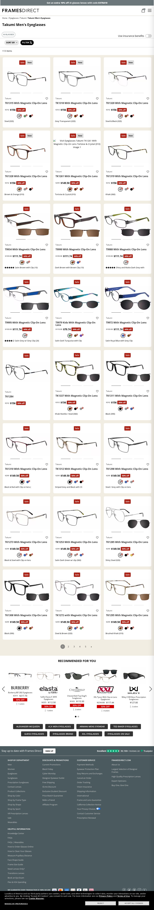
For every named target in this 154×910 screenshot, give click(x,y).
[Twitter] (129, 890)
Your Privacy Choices (86, 809)
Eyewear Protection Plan (88, 769)
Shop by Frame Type (17, 800)
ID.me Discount (49, 786)
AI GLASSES (8, 34)
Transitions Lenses (16, 873)
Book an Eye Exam (16, 877)
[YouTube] (144, 890)
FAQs (10, 838)
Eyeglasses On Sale (119, 733)
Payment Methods (85, 764)
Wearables (12, 822)
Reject (100, 903)
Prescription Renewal (86, 817)
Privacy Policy (106, 896)
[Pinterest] (134, 890)
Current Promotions (51, 764)
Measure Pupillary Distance (20, 855)
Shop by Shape (14, 804)
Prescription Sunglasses (18, 782)
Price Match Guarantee (52, 795)
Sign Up (49, 751)
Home (4, 18)
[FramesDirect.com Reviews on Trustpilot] (121, 751)
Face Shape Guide (15, 860)
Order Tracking (83, 782)
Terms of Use (123, 896)
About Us (116, 764)
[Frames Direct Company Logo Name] (20, 10)
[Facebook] (124, 890)
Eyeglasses (14, 18)
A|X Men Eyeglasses (59, 726)
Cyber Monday (49, 773)
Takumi (23, 18)
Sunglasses (12, 778)
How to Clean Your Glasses (19, 851)
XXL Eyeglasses (90, 733)
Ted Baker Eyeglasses (125, 726)
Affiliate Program (49, 804)
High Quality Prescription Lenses (126, 776)
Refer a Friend (48, 800)
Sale (9, 817)
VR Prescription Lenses (18, 813)
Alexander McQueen (28, 726)
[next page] (91, 647)
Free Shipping (48, 782)
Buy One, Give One (120, 785)
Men (10, 764)
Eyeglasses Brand (63, 733)
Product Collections (16, 791)
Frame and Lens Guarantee (89, 800)
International (83, 795)
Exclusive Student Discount (54, 791)
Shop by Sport (14, 809)
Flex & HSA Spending (17, 882)
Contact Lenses (14, 786)
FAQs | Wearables (16, 842)
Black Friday (47, 769)
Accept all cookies (134, 903)
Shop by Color (14, 795)
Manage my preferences (16, 904)
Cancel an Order (84, 778)
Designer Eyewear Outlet (53, 778)
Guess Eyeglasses (34, 733)
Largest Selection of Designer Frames (124, 770)
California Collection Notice (89, 804)
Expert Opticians (119, 781)
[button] (150, 688)
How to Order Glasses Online (20, 846)
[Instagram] (139, 890)
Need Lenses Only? (16, 868)
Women (11, 769)
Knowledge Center (16, 833)
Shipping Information (86, 791)
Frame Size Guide (15, 864)
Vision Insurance (84, 786)
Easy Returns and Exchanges (89, 773)
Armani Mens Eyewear (92, 726)
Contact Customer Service (88, 813)
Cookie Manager (36, 898)
